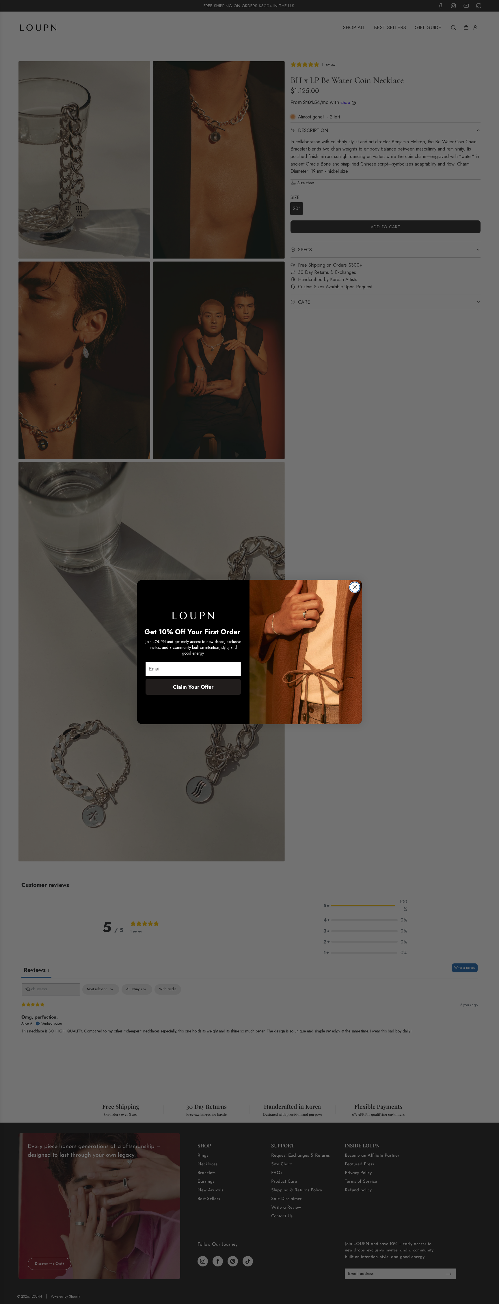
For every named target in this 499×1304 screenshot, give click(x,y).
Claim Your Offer (193, 687)
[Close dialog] (355, 587)
